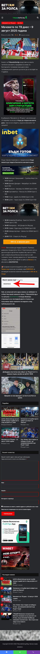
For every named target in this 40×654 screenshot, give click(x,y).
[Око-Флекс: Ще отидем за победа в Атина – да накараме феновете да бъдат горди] (30, 432)
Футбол (20, 23)
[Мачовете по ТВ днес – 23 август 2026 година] (10, 432)
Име (3, 482)
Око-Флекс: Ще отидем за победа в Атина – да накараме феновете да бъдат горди (24, 607)
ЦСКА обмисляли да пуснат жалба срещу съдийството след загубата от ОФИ (10, 420)
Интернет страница (7, 498)
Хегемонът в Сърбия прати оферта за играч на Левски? (29, 420)
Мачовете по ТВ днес (8, 23)
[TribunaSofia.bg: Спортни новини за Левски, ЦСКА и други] (20, 17)
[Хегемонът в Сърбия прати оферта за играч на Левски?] (30, 412)
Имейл (3, 490)
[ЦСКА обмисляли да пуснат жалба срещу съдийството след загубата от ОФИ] (10, 412)
